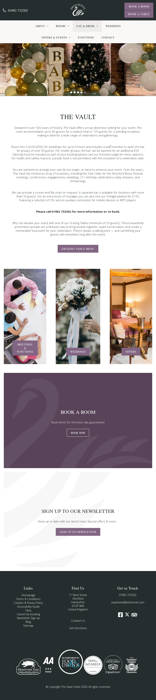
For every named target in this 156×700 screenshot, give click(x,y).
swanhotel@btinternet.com (127, 602)
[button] (4, 69)
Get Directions (78, 628)
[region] (78, 69)
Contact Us (78, 620)
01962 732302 (18, 10)
